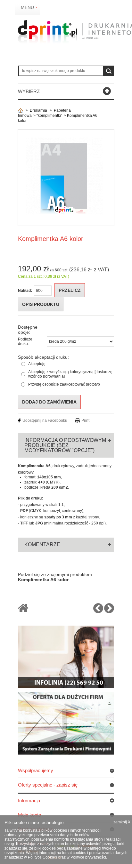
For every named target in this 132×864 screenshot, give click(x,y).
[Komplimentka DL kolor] (98, 611)
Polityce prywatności (88, 857)
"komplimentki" (49, 115)
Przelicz (70, 290)
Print (85, 420)
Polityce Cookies (42, 857)
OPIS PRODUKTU (40, 304)
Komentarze (42, 544)
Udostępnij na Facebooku (44, 420)
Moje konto (29, 815)
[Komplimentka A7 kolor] (109, 611)
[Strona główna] (20, 110)
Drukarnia (38, 110)
